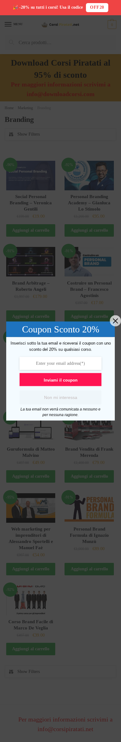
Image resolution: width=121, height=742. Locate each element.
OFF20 (97, 7)
